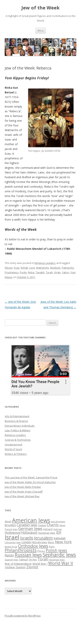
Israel (12, 537)
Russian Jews (28, 555)
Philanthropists (21, 550)
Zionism (20, 567)
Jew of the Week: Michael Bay (22, 496)
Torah (49, 272)
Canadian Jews (27, 525)
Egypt (62, 525)
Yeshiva (10, 567)
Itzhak (24, 267)
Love (32, 267)
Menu (41, 30)
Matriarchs (42, 267)
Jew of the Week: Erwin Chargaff (24, 491)
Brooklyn (10, 525)
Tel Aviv (33, 559)
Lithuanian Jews (13, 542)
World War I (39, 564)
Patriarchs (68, 267)
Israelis (26, 537)
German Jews (30, 528)
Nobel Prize (11, 546)
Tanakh (40, 272)
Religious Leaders (45, 263)
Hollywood (12, 532)
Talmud (23, 559)
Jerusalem (43, 537)
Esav (17, 267)
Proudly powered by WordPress (22, 615)
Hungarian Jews (46, 532)
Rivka (31, 272)
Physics (41, 550)
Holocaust (29, 532)
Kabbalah (59, 538)
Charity (53, 524)
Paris (52, 546)
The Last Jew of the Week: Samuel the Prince (31, 477)
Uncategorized (13, 444)
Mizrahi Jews (39, 542)
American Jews (31, 520)
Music (51, 542)
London (26, 542)
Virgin (57, 272)
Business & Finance (16, 421)
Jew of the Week (40, 8)
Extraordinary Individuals (20, 425)
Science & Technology (18, 440)
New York (63, 541)
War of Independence (18, 564)
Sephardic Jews (59, 554)
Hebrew (57, 529)
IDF (59, 532)
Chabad (42, 525)
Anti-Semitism (58, 521)
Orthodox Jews (33, 546)
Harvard (47, 529)
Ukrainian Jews (56, 559)
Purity (23, 272)
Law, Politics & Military (17, 430)
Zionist (32, 566)
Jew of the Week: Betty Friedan (23, 487)
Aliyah (8, 521)
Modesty (55, 267)
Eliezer (9, 267)
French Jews (11, 529)
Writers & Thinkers (16, 454)
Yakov (65, 272)
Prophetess (12, 272)
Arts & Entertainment (17, 416)
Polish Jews (56, 550)
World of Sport (13, 449)
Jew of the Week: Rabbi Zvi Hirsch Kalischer (30, 482)
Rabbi (9, 555)
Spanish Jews (11, 559)
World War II (60, 563)
